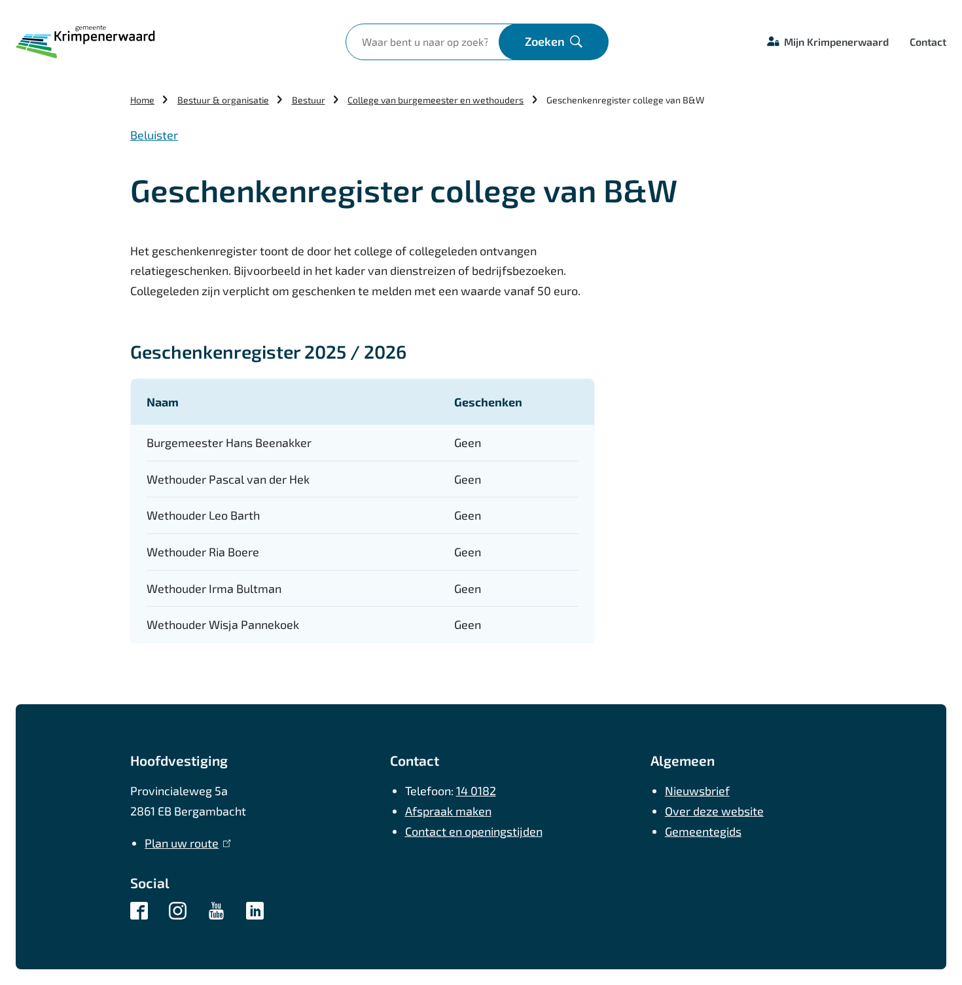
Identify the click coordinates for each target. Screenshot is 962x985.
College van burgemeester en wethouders (435, 99)
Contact (928, 41)
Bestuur (308, 99)
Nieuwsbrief (697, 790)
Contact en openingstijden (474, 831)
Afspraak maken (448, 811)
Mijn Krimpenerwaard (836, 41)
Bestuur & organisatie (223, 99)
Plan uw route (185, 843)
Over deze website (714, 811)
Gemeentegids (703, 831)
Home (142, 99)
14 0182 (476, 790)
